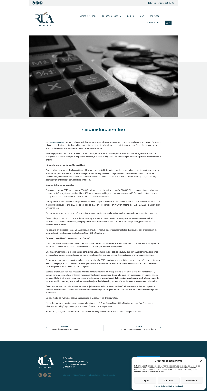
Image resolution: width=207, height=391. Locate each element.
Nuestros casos (110, 16)
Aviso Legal (178, 386)
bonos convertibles (57, 142)
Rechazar (168, 380)
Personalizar (192, 380)
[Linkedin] (41, 3)
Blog (142, 16)
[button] (201, 360)
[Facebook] (33, 3)
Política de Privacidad (163, 386)
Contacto (155, 16)
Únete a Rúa (153, 23)
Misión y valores (88, 16)
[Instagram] (37, 3)
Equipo (130, 16)
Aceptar (145, 380)
